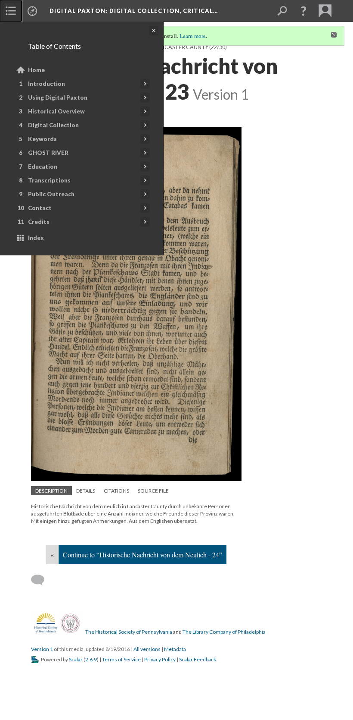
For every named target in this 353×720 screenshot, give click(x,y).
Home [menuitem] (36, 69)
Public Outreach (51, 194)
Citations (116, 490)
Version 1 (42, 649)
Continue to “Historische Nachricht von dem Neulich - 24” (142, 554)
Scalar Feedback (197, 659)
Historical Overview (56, 111)
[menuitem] (11, 11)
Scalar (76, 659)
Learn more (193, 36)
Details (85, 490)
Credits (39, 221)
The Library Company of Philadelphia (224, 632)
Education (42, 166)
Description (51, 490)
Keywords (42, 138)
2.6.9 (91, 659)
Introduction (46, 83)
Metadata (175, 649)
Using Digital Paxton (57, 97)
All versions (147, 649)
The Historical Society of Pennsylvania (128, 632)
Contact (40, 207)
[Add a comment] (41, 580)
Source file (153, 490)
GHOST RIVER (48, 152)
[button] (303, 11)
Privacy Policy (160, 659)
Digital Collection (53, 125)
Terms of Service (121, 659)
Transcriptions (49, 180)
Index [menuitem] (36, 237)
